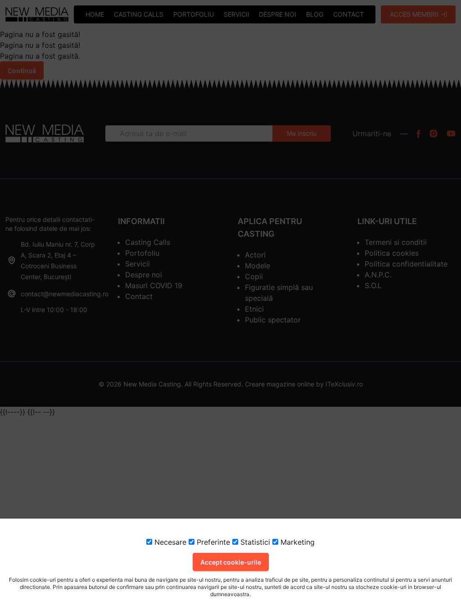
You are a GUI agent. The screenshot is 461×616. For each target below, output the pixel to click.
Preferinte (212, 542)
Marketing (296, 542)
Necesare (169, 542)
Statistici (254, 542)
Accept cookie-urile (230, 562)
